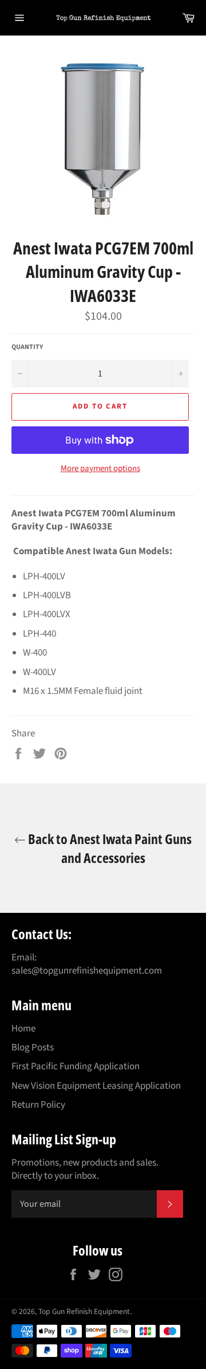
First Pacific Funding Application (75, 1066)
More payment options (100, 468)
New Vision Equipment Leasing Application (96, 1086)
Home (23, 1028)
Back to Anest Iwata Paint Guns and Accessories (109, 848)
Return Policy (38, 1105)
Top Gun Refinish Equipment (84, 1311)
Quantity (27, 347)
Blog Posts (32, 1047)
